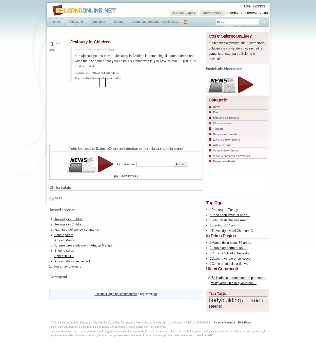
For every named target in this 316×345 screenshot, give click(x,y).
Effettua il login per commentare (116, 294)
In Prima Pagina (221, 235)
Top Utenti (76, 22)
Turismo (218, 128)
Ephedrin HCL (64, 256)
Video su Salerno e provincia (231, 155)
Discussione (82, 73)
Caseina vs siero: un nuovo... (233, 258)
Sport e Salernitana (225, 150)
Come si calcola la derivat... (232, 264)
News (111, 49)
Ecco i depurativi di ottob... (231, 215)
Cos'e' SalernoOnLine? (230, 36)
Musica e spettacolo (226, 117)
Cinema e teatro (223, 123)
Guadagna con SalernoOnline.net (155, 22)
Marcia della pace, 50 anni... (232, 243)
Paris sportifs (63, 235)
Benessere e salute (225, 134)
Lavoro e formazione (226, 139)
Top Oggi (214, 202)
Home (56, 22)
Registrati (259, 5)
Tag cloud (98, 22)
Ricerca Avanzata (224, 322)
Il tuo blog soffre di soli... (229, 248)
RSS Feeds (245, 322)
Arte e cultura (222, 145)
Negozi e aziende (224, 161)
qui (155, 294)
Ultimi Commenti (222, 268)
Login (247, 5)
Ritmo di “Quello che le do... (232, 253)
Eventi (217, 112)
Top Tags (217, 293)
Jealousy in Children (68, 219)
